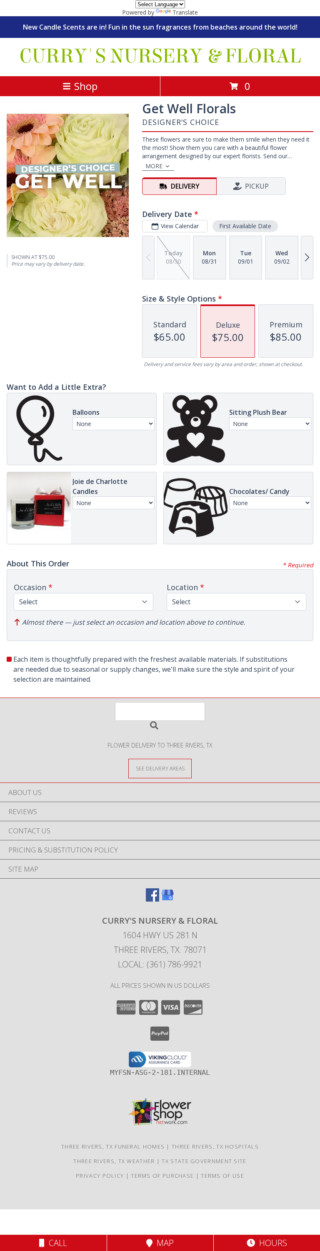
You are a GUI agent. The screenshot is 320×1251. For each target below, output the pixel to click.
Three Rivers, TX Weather (114, 1161)
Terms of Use (222, 1175)
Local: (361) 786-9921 (160, 964)
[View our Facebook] (152, 899)
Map (163, 1243)
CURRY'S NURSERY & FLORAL (160, 56)
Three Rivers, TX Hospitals (215, 1146)
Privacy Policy (100, 1175)
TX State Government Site (204, 1161)
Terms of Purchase (162, 1175)
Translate (185, 12)
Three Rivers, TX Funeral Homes (113, 1146)
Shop (86, 86)
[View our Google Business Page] (167, 899)
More (153, 166)
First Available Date (245, 226)
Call (56, 1243)
